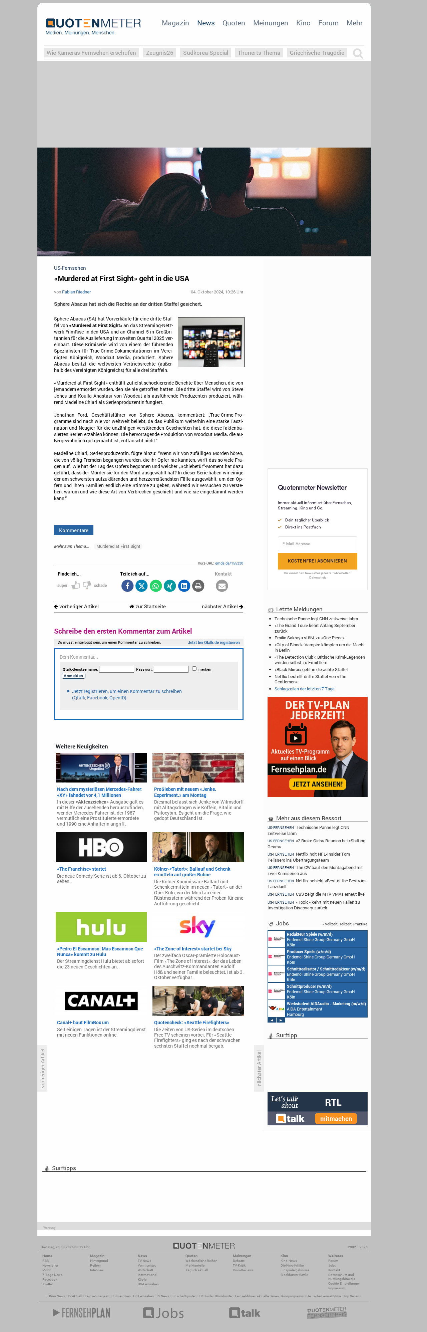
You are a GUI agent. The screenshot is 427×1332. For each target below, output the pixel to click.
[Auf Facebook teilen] (127, 586)
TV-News (144, 1261)
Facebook (49, 1279)
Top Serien (351, 1296)
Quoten (234, 22)
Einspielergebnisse (295, 1270)
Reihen (95, 1265)
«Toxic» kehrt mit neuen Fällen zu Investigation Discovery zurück (314, 904)
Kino (303, 22)
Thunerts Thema (259, 52)
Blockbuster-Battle (294, 1275)
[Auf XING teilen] (170, 586)
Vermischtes (147, 1265)
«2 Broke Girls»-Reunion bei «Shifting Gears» (316, 843)
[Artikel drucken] (198, 586)
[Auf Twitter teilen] (141, 586)
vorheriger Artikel (78, 606)
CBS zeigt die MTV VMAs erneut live (316, 894)
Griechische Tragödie (317, 52)
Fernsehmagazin (97, 1296)
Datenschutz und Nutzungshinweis (341, 1277)
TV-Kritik (239, 1265)
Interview (97, 1270)
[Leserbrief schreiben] (222, 586)
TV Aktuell (74, 1296)
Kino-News (289, 1261)
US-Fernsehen (148, 1284)
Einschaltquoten (183, 1296)
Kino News (57, 1296)
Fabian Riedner (76, 291)
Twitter (47, 1284)
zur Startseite (150, 606)
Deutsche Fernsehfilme (324, 1296)
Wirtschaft (145, 1270)
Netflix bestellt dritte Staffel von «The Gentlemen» (310, 679)
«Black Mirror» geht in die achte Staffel (311, 669)
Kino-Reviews (243, 1270)
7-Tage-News (52, 1275)
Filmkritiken (122, 1296)
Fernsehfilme (245, 1296)
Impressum (336, 1288)
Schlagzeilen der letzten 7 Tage (305, 689)
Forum (328, 22)
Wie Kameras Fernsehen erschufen (91, 52)
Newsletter (50, 1265)
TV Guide (205, 1296)
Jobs (332, 1265)
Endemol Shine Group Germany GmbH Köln (321, 939)
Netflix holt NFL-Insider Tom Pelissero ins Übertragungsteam (309, 856)
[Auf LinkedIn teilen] (184, 586)
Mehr (355, 22)
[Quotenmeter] (93, 26)
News (206, 22)
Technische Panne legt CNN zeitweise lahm (316, 619)
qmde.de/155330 (229, 563)
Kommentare (73, 530)
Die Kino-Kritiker (293, 1265)
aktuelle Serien (268, 1296)
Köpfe (142, 1279)
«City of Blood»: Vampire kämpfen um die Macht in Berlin (320, 647)
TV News (162, 1296)
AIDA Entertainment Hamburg (326, 1009)
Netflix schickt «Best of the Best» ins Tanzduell (317, 883)
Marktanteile (194, 1265)
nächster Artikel (220, 606)
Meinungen (270, 22)
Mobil (46, 1270)
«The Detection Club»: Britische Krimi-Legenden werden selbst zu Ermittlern (320, 659)
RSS (45, 1261)
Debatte (239, 1261)
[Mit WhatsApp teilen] (155, 586)
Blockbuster (224, 1296)
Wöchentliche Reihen (201, 1261)
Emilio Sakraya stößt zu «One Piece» (310, 638)
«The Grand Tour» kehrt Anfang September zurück (315, 628)
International (147, 1275)
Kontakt (334, 1270)
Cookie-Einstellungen (344, 1283)
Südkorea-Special (205, 52)
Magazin (175, 22)
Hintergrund (99, 1261)
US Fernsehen (143, 1296)
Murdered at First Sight (118, 546)
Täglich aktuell (196, 1270)
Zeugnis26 (159, 52)
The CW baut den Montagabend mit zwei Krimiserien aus (315, 870)
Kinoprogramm (292, 1296)
